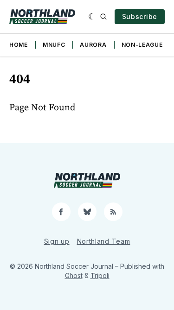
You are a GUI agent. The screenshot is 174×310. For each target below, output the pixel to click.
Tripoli (100, 275)
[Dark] (92, 16)
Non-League (142, 44)
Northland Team (103, 241)
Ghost (74, 275)
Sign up (57, 241)
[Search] (103, 16)
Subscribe (139, 16)
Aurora (93, 44)
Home (18, 44)
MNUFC (54, 44)
